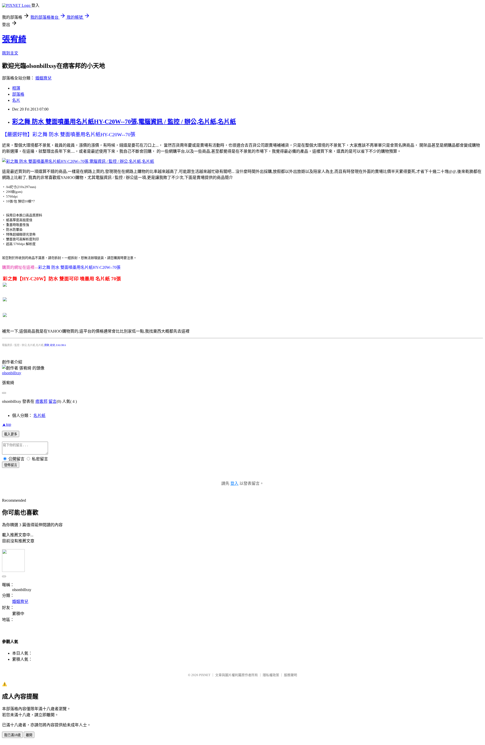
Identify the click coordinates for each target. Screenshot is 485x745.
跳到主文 (10, 53)
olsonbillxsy (11, 373)
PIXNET (204, 675)
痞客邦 (41, 401)
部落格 (18, 94)
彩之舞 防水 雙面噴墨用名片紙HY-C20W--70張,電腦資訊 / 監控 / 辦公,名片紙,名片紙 (124, 121)
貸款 (46, 345)
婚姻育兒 (43, 78)
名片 (16, 100)
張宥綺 (14, 39)
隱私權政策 (271, 675)
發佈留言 (10, 465)
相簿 (16, 88)
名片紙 (39, 415)
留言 (52, 401)
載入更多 (10, 434)
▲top (6, 424)
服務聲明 (290, 675)
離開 (29, 735)
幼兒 (52, 345)
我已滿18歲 (12, 735)
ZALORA (61, 345)
